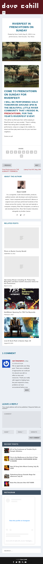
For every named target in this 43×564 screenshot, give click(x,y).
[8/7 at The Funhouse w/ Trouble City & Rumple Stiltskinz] (6, 450)
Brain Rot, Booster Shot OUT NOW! (22, 482)
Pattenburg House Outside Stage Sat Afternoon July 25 (22, 475)
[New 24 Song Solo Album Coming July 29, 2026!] (6, 467)
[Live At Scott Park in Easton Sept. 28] (21, 327)
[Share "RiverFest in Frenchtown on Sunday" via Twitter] (12, 152)
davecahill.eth (10, 541)
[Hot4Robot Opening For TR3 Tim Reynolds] (21, 298)
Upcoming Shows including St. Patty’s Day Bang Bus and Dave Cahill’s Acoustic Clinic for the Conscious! (21, 281)
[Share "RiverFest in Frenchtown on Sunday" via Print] (22, 156)
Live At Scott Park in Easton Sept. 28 (17, 341)
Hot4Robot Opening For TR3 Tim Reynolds (19, 312)
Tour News (31, 36)
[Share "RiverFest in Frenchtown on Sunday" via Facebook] (8, 152)
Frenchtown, (12, 113)
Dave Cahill (18, 34)
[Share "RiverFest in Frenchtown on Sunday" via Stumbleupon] (32, 152)
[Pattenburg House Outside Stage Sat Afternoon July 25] (6, 475)
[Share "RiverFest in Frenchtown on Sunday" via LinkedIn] (24, 152)
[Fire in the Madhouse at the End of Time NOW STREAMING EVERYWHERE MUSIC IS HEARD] (6, 458)
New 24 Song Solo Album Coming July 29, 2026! (24, 467)
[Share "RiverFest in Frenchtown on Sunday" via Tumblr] (16, 152)
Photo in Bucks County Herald (15, 251)
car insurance (18, 361)
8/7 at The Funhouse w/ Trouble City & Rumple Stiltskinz (23, 450)
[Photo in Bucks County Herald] (21, 237)
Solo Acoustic (22, 36)
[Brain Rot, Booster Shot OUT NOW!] (6, 483)
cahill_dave (20, 541)
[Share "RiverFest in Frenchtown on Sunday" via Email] (36, 152)
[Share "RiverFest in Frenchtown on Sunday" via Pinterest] (20, 152)
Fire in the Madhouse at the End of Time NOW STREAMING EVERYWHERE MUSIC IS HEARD (24, 459)
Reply (27, 390)
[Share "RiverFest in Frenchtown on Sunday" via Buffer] (28, 152)
